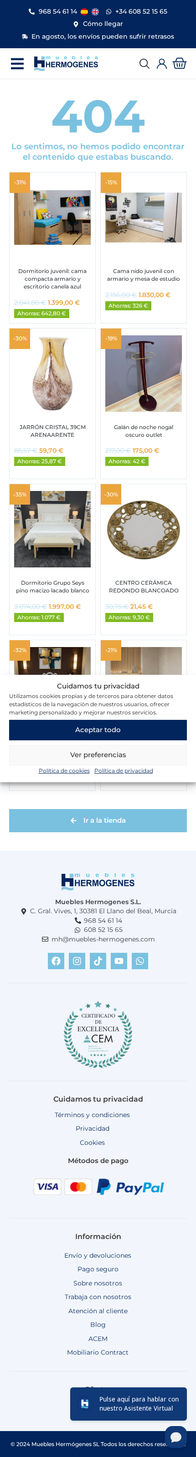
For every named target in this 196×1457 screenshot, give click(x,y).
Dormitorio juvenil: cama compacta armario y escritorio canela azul (52, 279)
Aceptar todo (98, 729)
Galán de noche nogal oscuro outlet (143, 431)
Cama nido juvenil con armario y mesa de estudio (143, 275)
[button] (17, 63)
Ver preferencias (98, 754)
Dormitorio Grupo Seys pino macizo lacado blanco (52, 586)
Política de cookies (64, 770)
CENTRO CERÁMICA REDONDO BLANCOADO (144, 586)
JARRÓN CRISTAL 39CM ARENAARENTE (53, 431)
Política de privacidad (123, 770)
